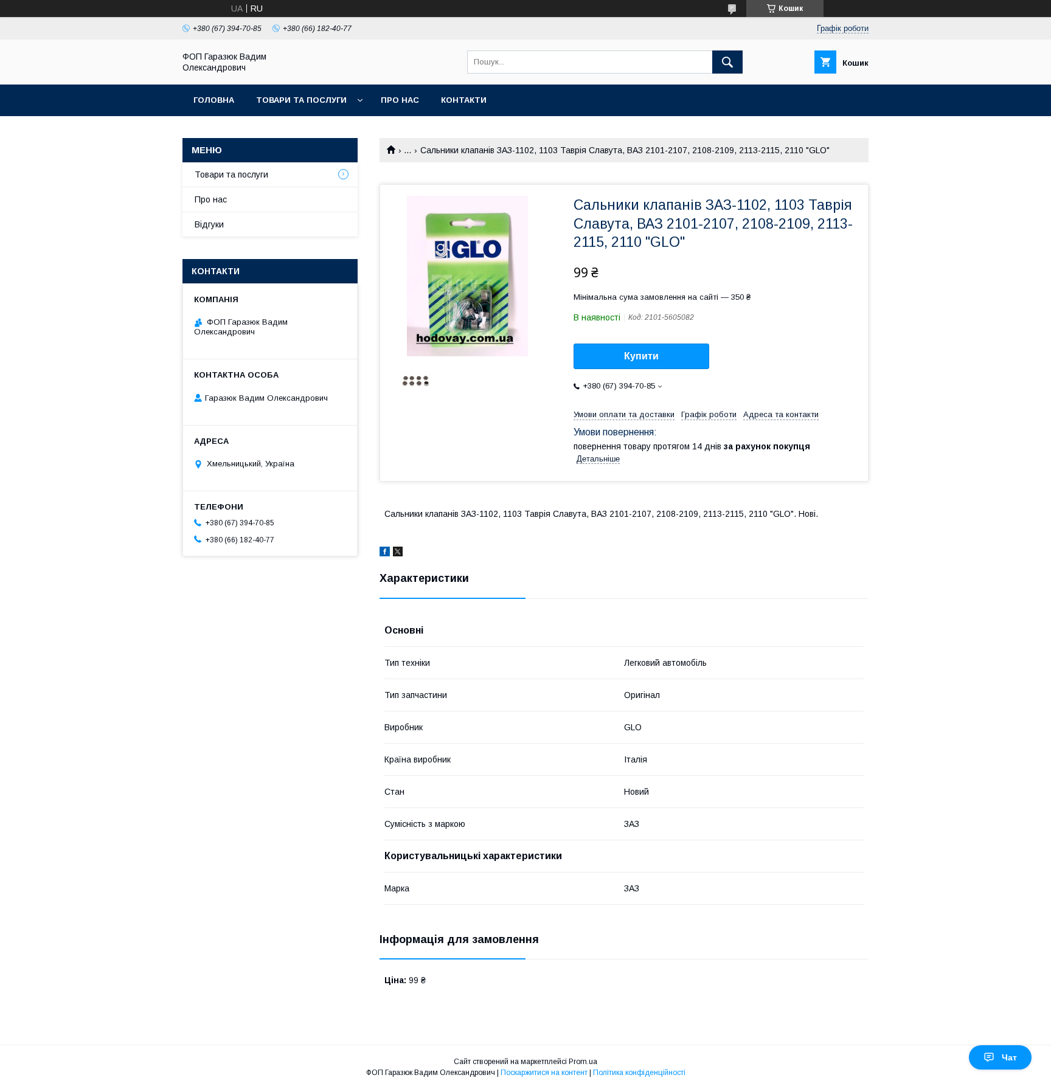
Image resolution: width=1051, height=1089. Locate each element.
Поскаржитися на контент (544, 1072)
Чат (1009, 1057)
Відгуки (209, 224)
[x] (398, 553)
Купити (641, 356)
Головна (213, 100)
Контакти (464, 100)
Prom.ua (583, 1061)
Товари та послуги (301, 100)
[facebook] (385, 553)
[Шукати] (727, 62)
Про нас (400, 100)
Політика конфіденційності (639, 1072)
